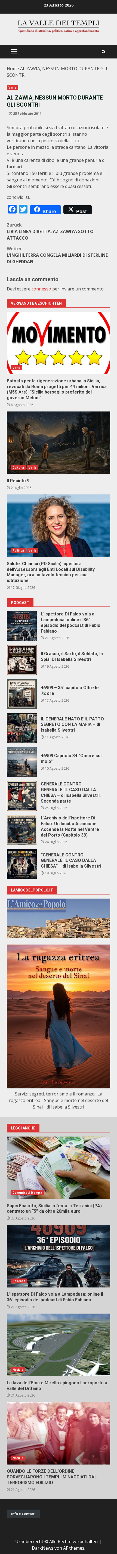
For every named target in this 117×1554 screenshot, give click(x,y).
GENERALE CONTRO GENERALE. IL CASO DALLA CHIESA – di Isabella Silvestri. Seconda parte (22, 796)
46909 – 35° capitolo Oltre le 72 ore (22, 694)
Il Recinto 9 (58, 442)
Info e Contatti (23, 1513)
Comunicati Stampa (27, 1192)
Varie (12, 87)
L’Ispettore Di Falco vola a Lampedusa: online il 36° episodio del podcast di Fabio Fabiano (22, 626)
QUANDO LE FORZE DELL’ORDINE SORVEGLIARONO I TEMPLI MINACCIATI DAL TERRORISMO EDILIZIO (58, 1433)
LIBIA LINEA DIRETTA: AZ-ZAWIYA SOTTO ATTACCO (50, 231)
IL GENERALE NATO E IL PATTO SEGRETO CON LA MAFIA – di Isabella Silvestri (22, 728)
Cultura (18, 467)
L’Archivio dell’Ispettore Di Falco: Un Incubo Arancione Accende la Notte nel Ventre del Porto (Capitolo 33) (22, 830)
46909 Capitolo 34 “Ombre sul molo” (22, 762)
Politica (18, 550)
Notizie (18, 1370)
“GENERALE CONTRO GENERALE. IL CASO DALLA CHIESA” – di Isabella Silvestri (22, 864)
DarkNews (42, 1548)
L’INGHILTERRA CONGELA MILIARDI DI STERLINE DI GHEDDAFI (57, 255)
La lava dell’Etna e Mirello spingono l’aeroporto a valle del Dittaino (58, 1345)
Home (13, 69)
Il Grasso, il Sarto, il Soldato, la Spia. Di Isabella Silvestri (22, 660)
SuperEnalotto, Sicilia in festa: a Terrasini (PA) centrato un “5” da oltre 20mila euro (58, 1168)
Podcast (19, 1281)
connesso (41, 289)
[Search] (103, 52)
